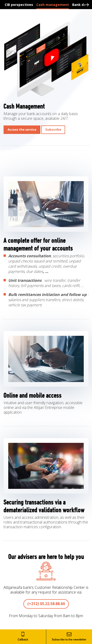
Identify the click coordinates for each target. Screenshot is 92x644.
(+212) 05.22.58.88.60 (46, 603)
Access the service (22, 129)
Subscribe (53, 129)
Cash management (52, 4)
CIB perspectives (19, 4)
